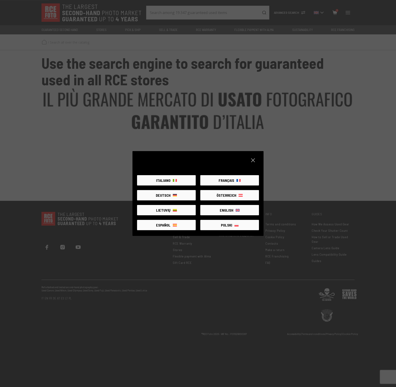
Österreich (226, 195)
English (226, 210)
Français (226, 180)
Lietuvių (163, 210)
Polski (226, 225)
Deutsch (163, 195)
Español (163, 225)
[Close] (253, 160)
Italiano (163, 180)
